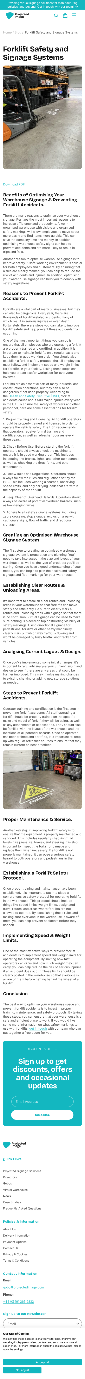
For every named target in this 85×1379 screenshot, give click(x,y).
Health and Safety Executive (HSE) (34, 396)
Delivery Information (16, 1235)
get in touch (38, 1028)
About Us (9, 1229)
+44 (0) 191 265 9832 (18, 1302)
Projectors (10, 1177)
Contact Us (10, 1248)
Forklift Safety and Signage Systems (51, 32)
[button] (56, 15)
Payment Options (14, 1242)
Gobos (7, 1183)
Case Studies (12, 1202)
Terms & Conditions (16, 1260)
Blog (18, 32)
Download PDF (14, 184)
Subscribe (42, 1115)
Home (7, 32)
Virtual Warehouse (15, 1189)
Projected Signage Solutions (22, 1171)
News (7, 1196)
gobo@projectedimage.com (23, 1287)
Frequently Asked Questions (22, 1208)
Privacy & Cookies (15, 1254)
